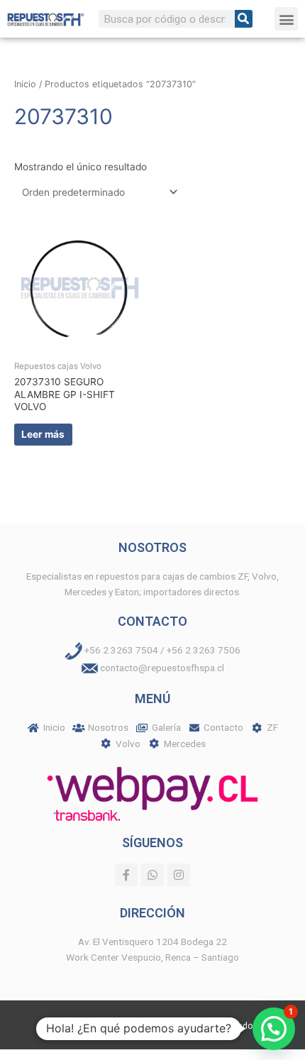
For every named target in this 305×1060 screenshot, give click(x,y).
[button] (286, 19)
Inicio (25, 84)
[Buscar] (244, 19)
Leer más (43, 434)
